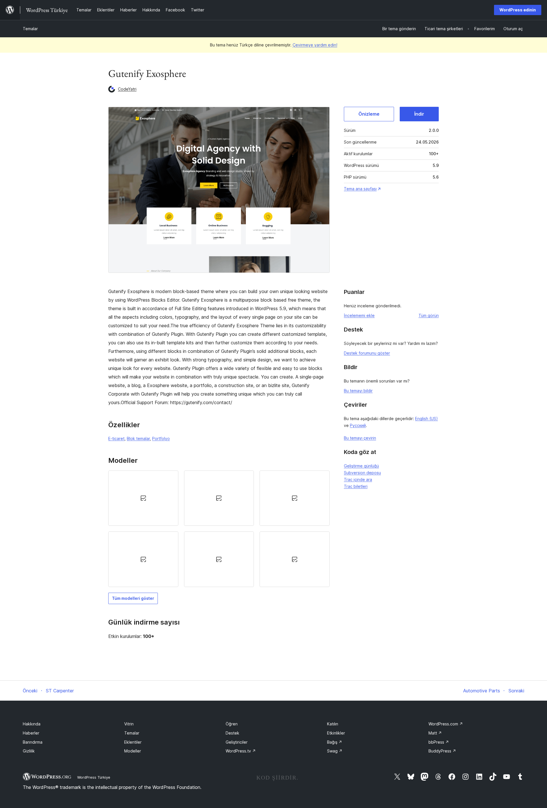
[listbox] (219, 529)
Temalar (30, 28)
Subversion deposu (362, 472)
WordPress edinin (517, 9)
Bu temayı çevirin (360, 437)
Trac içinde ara (358, 479)
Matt (435, 733)
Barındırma (32, 742)
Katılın (332, 723)
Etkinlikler (336, 733)
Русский (358, 425)
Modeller (132, 750)
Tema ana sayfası (360, 188)
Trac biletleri (356, 486)
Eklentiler (133, 742)
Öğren (232, 723)
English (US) (426, 418)
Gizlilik (29, 750)
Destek (232, 733)
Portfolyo (161, 438)
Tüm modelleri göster (133, 598)
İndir (419, 114)
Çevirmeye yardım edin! (315, 44)
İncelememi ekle (359, 315)
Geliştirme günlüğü (361, 465)
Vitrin (129, 723)
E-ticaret (116, 438)
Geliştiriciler (237, 742)
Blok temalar (138, 438)
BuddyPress (442, 750)
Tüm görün (429, 315)
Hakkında (31, 723)
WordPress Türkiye (93, 777)
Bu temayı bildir (358, 390)
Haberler (31, 733)
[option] (143, 498)
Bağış (334, 742)
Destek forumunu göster (367, 353)
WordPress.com (445, 723)
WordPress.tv (241, 750)
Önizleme (368, 114)
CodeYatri (127, 89)
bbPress (438, 742)
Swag (334, 750)
